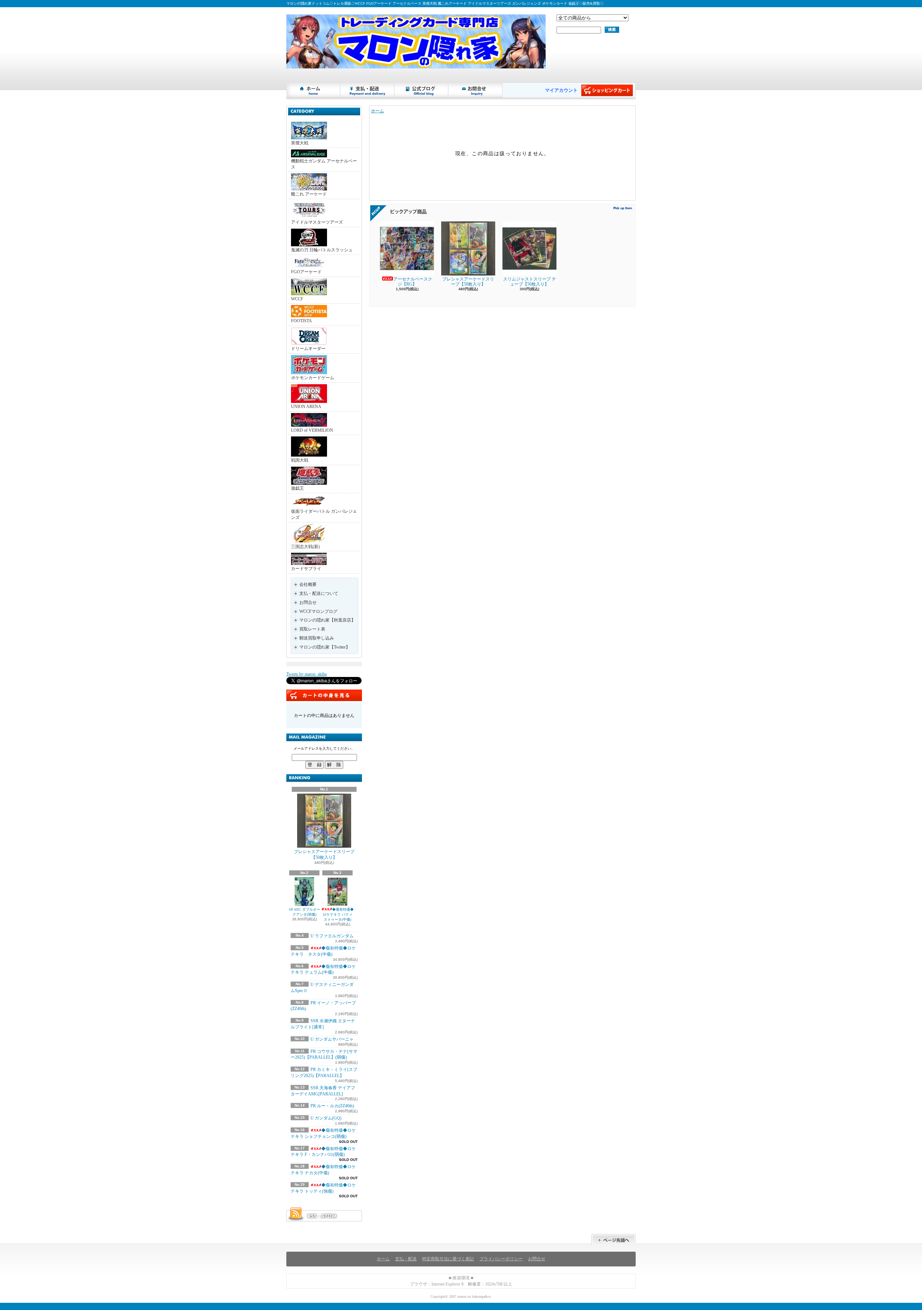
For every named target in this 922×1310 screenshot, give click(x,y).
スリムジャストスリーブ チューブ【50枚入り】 (529, 282)
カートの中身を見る (324, 695)
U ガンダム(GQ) (325, 1118)
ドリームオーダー (308, 348)
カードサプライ (306, 568)
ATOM (329, 1216)
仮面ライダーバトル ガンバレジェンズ (324, 514)
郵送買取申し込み (316, 638)
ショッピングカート (607, 90)
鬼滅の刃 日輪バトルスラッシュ (322, 249)
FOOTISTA (301, 320)
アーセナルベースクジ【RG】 (412, 282)
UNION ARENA (306, 406)
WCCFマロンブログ (318, 611)
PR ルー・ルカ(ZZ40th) (332, 1105)
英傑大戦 (299, 142)
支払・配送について (368, 90)
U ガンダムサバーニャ (332, 1039)
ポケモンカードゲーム (312, 377)
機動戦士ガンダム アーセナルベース (324, 164)
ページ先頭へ (613, 1239)
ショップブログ (422, 90)
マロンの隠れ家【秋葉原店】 (327, 620)
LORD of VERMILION (312, 430)
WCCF (297, 298)
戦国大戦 (299, 460)
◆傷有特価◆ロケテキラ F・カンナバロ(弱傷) (323, 1151)
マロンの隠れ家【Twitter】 (324, 647)
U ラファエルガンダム (332, 935)
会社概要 (308, 584)
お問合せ (476, 90)
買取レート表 (312, 629)
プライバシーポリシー (501, 1258)
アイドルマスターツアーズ (317, 222)
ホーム (314, 90)
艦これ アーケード (309, 194)
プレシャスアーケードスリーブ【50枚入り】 (324, 854)
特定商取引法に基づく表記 (448, 1258)
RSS (311, 1216)
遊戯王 (297, 488)
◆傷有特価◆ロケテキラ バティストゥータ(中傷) (338, 914)
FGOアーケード (306, 271)
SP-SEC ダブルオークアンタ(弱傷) (304, 911)
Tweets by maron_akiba (306, 674)
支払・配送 (406, 1258)
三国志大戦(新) (305, 546)
